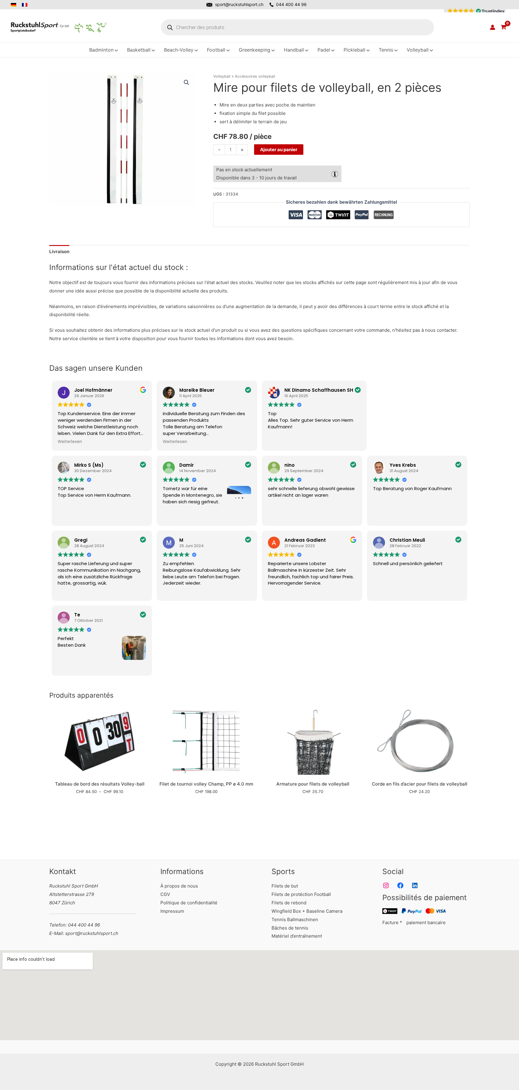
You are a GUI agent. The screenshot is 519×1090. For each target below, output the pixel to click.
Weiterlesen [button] (70, 442)
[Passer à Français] (25, 5)
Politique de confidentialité (188, 903)
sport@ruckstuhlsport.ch (239, 4)
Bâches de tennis (290, 928)
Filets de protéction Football (301, 894)
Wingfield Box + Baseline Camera (307, 911)
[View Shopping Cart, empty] (503, 27)
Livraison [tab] (59, 251)
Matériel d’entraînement (297, 936)
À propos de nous (179, 886)
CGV (165, 894)
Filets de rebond (289, 903)
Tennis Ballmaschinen (295, 919)
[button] (474, 11)
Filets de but (285, 886)
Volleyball (221, 76)
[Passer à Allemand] (15, 5)
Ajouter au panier (278, 149)
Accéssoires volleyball (255, 76)
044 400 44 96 (291, 4)
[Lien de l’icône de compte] (492, 27)
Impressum (172, 911)
